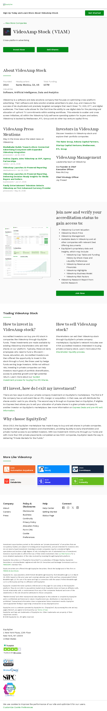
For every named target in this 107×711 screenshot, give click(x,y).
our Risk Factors (65, 554)
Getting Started (50, 512)
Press (5, 515)
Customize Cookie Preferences (18, 707)
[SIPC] (9, 677)
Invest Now (19, 49)
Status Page (48, 515)
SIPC (9, 565)
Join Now (80, 293)
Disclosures (28, 511)
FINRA (5, 565)
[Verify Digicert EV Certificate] (8, 662)
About (6, 508)
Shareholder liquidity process (70, 352)
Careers (7, 512)
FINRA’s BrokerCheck (11, 571)
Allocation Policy (31, 526)
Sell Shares (52, 49)
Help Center (48, 508)
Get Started (94, 13)
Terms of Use (43, 610)
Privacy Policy (29, 522)
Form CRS (27, 529)
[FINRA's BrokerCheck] (11, 670)
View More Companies (16, 23)
